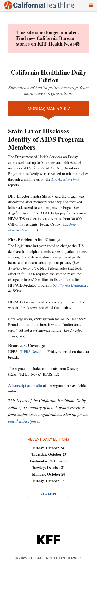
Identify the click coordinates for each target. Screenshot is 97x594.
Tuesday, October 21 (48, 467)
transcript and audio (27, 385)
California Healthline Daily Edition (48, 75)
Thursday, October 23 (48, 454)
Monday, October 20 (48, 474)
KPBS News (30, 351)
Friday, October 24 (48, 448)
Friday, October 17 (48, 481)
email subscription (23, 421)
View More (48, 494)
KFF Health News (56, 43)
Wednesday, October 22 (49, 461)
